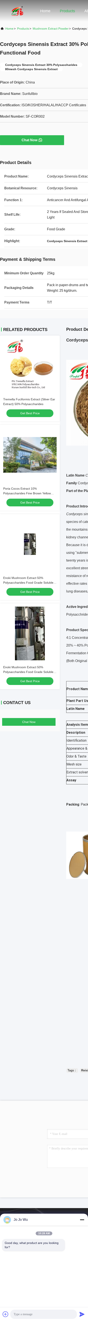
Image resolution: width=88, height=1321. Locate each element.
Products (67, 11)
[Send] (82, 1314)
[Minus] (82, 1219)
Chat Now (29, 140)
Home (45, 11)
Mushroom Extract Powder (51, 28)
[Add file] (6, 1314)
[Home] (17, 10)
